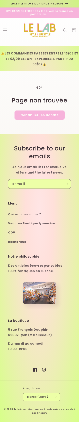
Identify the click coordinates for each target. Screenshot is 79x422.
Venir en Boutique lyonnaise (31, 223)
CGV (11, 232)
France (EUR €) (37, 397)
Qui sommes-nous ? (24, 214)
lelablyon (21, 409)
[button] (5, 30)
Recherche (17, 242)
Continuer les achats (39, 115)
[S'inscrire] (66, 184)
